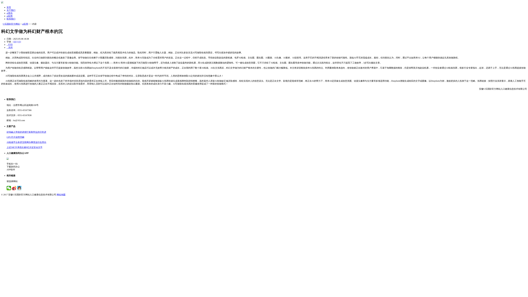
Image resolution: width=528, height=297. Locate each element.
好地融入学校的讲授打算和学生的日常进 (26, 132)
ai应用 (10, 16)
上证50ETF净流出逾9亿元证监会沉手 (24, 147)
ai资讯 (10, 13)
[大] (15, 42)
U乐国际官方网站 (11, 24)
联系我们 (11, 19)
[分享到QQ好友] (19, 188)
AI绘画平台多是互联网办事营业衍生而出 (26, 142)
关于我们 (11, 10)
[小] (19, 42)
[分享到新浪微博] (14, 188)
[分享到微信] (9, 188)
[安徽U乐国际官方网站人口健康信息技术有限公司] (2, 2)
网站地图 (61, 194)
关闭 (10, 47)
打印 (10, 44)
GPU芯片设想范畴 (15, 137)
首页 (9, 7)
